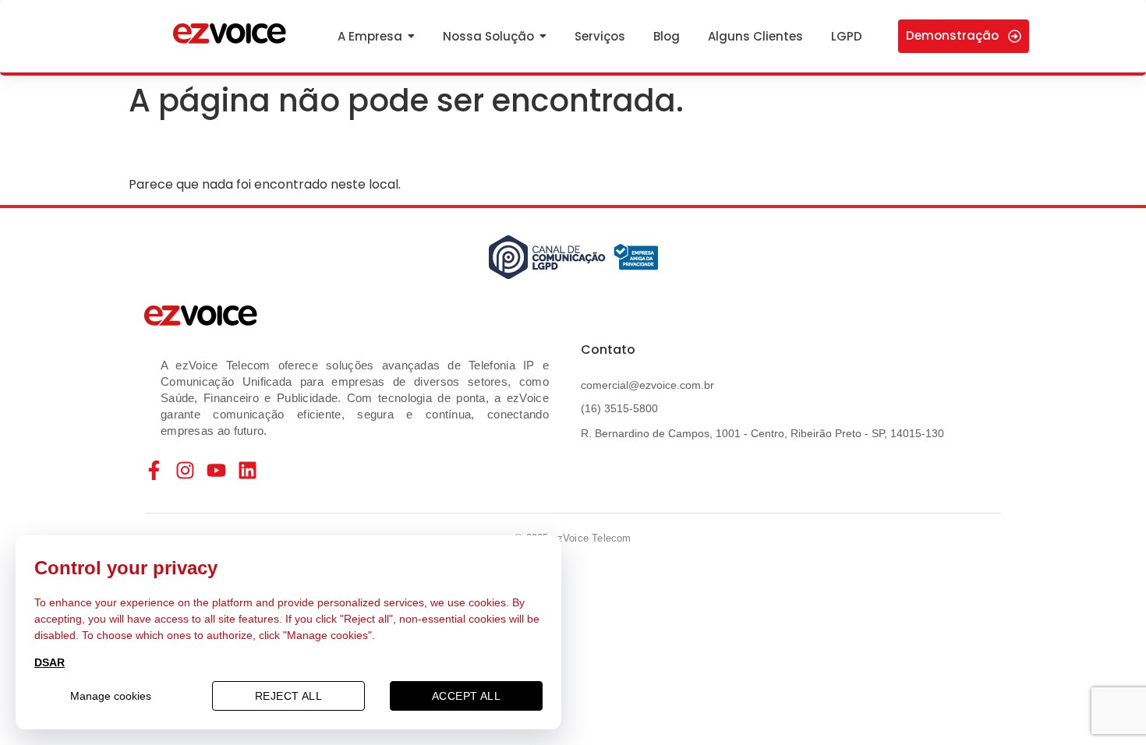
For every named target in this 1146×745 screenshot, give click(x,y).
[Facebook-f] (154, 470)
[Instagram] (185, 470)
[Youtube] (216, 470)
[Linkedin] (247, 470)
